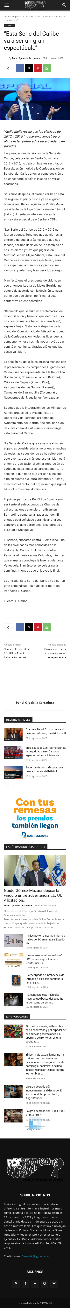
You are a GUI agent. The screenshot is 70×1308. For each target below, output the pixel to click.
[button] (6, 5)
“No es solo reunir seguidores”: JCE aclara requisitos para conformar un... (44, 959)
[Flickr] (35, 1283)
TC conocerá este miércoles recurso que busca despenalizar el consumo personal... (45, 998)
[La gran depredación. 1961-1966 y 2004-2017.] (13, 1115)
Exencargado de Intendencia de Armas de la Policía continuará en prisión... (45, 978)
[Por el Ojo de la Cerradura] (6, 58)
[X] (29, 68)
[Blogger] (16, 1283)
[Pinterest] (38, 68)
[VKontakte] (54, 1283)
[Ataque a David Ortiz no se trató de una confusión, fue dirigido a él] (13, 734)
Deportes (17, 16)
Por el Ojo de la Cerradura (26, 58)
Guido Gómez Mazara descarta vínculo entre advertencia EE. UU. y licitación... (34, 895)
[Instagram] (44, 1283)
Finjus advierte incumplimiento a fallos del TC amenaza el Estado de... (45, 939)
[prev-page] (6, 785)
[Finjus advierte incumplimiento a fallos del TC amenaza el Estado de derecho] (13, 940)
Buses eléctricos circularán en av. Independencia (55, 653)
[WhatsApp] (47, 68)
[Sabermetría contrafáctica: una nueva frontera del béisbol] (13, 772)
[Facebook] (20, 68)
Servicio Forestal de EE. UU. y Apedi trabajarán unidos (17, 653)
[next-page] (12, 785)
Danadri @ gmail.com (36, 1256)
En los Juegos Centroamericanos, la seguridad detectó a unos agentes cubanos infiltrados (46, 751)
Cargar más (33, 1129)
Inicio (7, 16)
